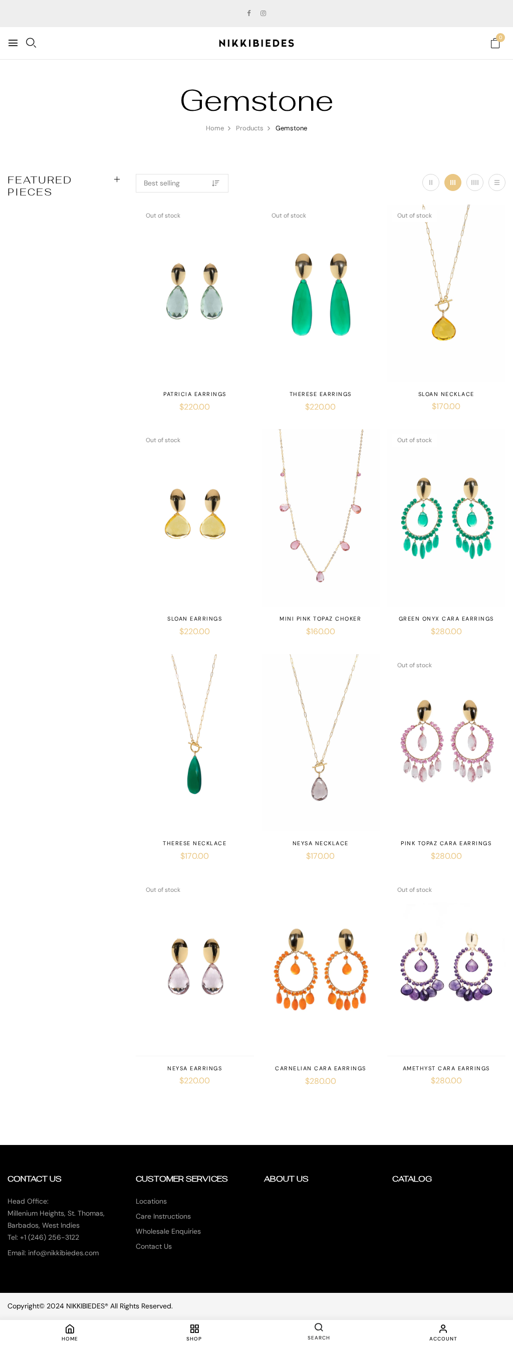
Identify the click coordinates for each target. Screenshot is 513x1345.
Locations (151, 1201)
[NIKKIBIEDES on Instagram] (263, 13)
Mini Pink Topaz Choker (320, 618)
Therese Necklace (194, 843)
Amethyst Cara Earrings (446, 1068)
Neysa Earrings (194, 1068)
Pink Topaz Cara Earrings (446, 843)
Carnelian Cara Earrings (320, 1068)
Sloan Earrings (194, 618)
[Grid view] (430, 182)
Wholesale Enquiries (168, 1231)
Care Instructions (163, 1216)
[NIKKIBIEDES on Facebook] (248, 13)
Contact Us (154, 1246)
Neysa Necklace (321, 843)
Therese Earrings (321, 394)
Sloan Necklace (446, 394)
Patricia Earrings (194, 394)
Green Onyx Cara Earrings (446, 618)
